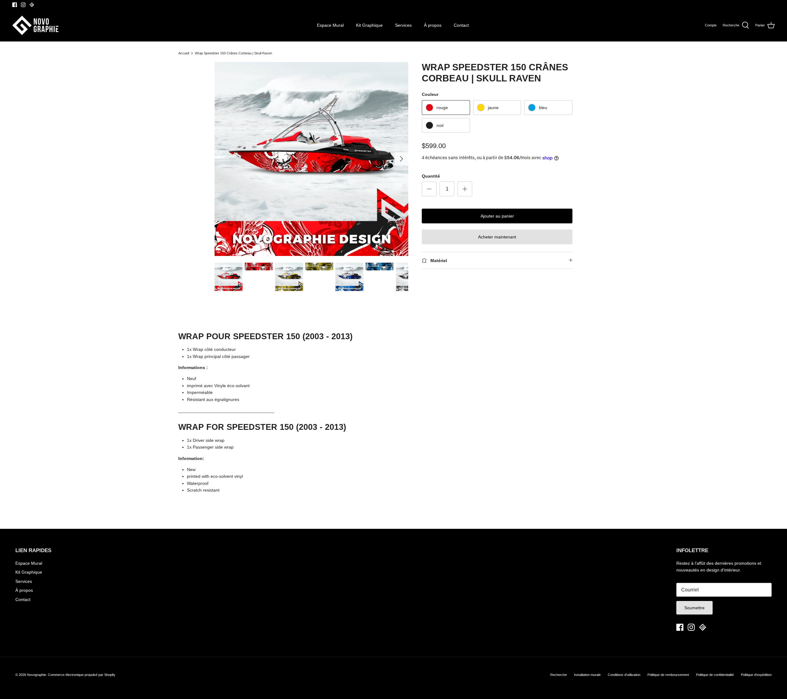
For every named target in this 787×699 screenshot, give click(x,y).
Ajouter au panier (497, 216)
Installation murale (587, 675)
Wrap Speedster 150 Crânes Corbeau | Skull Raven (233, 53)
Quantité (431, 176)
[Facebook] (14, 4)
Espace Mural (330, 25)
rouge (442, 107)
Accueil (183, 53)
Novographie (36, 675)
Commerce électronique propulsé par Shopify (81, 675)
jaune (493, 107)
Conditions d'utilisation (624, 675)
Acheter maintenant (497, 236)
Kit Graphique (369, 25)
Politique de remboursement (668, 675)
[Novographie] (35, 25)
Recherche (558, 675)
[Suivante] (401, 159)
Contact (461, 25)
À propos (432, 25)
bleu (543, 107)
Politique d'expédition (756, 675)
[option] (311, 159)
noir (440, 125)
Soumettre (694, 607)
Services (403, 25)
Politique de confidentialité (715, 675)
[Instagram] (23, 4)
